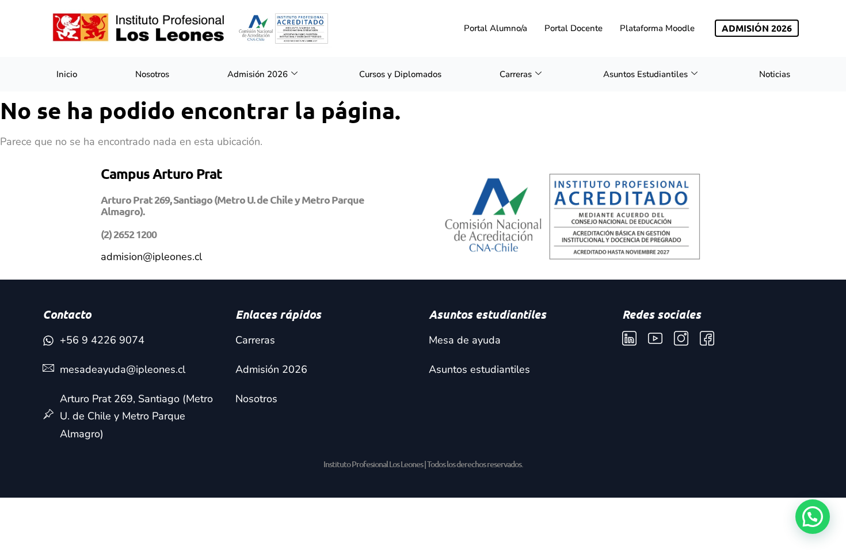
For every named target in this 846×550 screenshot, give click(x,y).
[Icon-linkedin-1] (629, 338)
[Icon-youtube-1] (655, 338)
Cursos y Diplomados (400, 74)
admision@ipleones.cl (151, 256)
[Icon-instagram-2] (681, 338)
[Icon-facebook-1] (707, 338)
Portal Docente (573, 28)
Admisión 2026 (257, 74)
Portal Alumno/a (495, 28)
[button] (812, 516)
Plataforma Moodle (657, 28)
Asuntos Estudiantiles (645, 74)
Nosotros (152, 74)
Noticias (774, 74)
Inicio (66, 74)
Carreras (516, 74)
